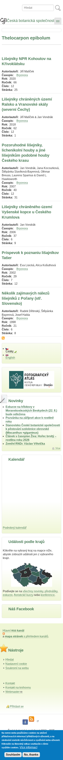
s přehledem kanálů (26, 636)
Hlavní (13, 630)
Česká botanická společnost (30, 20)
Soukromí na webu (17, 668)
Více (57, 448)
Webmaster (12, 691)
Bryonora (22, 75)
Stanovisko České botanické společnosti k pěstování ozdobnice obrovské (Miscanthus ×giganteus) (33, 429)
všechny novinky (33, 591)
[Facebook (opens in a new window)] (25, 722)
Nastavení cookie (16, 663)
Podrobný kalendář (14, 527)
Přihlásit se (17, 706)
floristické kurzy (23, 594)
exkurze (8, 594)
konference (48, 594)
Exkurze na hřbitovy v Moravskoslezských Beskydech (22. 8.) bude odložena (31, 410)
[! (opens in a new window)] (38, 722)
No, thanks (31, 754)
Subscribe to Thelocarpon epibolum (3, 338)
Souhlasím (13, 754)
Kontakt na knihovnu (18, 687)
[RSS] (31, 719)
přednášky (51, 591)
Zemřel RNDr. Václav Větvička (25, 443)
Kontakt (10, 683)
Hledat (9, 659)
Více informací (28, 747)
